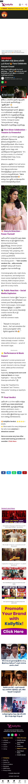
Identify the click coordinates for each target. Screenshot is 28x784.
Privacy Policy (7, 770)
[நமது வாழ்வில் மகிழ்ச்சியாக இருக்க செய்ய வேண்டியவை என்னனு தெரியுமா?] (4, 14)
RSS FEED (16, 776)
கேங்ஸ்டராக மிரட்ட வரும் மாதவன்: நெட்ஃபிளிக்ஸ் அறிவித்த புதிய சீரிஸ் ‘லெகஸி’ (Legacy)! (14, 689)
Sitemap (11, 776)
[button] (22, 4)
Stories (8, 782)
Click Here (12, 441)
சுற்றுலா (5, 744)
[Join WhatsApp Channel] (20, 5)
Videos (19, 782)
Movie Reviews (9, 51)
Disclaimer (6, 766)
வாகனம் (5, 746)
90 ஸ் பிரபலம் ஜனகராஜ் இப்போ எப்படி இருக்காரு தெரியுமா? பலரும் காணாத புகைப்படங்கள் (14, 663)
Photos (14, 782)
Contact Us (6, 762)
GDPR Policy (6, 768)
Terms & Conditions (8, 764)
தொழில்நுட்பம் (6, 742)
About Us (5, 760)
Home (3, 782)
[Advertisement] (14, 32)
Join (25, 782)
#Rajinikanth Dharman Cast (16, 8)
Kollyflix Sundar (9, 77)
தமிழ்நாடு (5, 740)
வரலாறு (5, 749)
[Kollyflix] (7, 4)
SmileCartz (20, 746)
